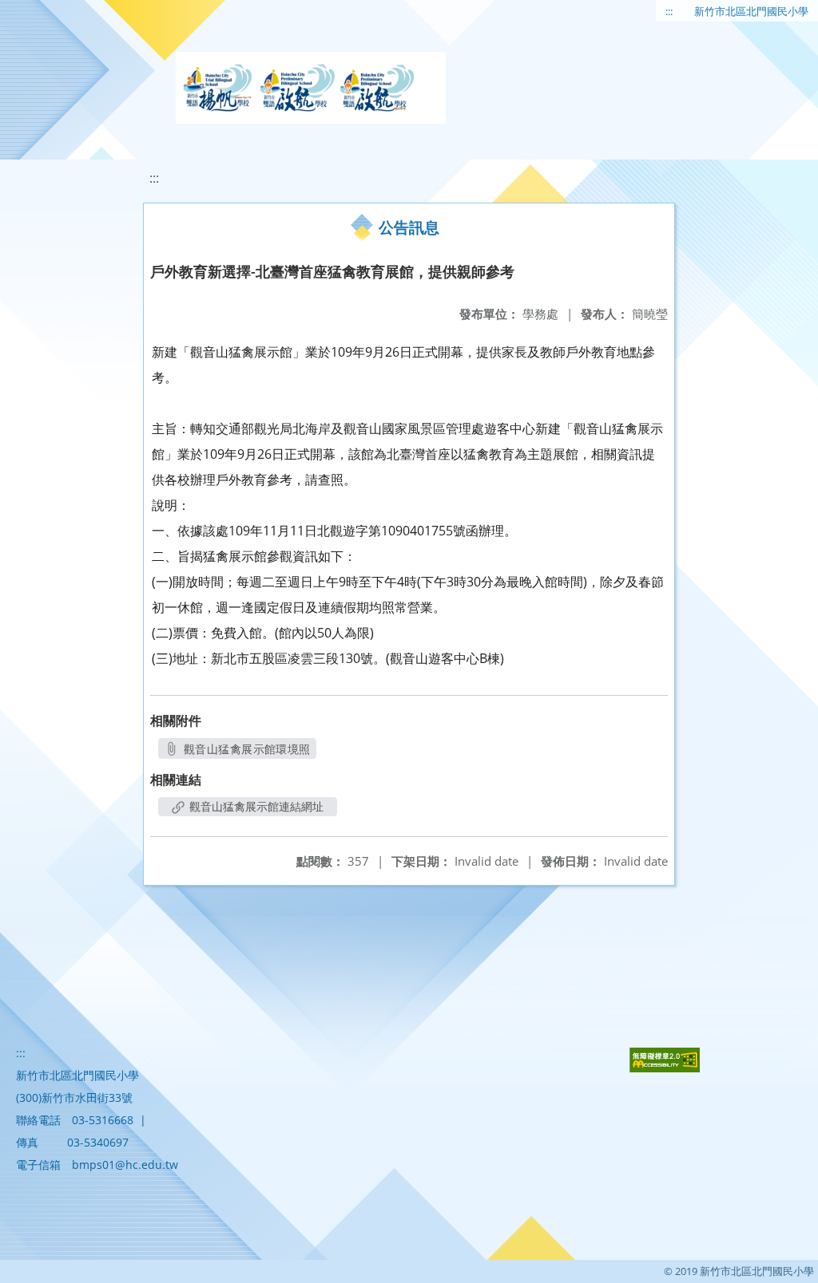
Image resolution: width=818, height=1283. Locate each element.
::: (669, 11)
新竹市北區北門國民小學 (751, 11)
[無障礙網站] (664, 1068)
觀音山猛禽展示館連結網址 (255, 806)
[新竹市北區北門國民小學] (311, 88)
